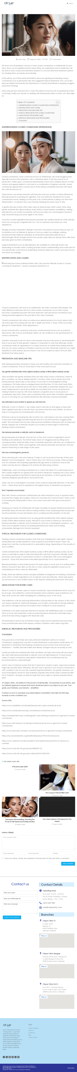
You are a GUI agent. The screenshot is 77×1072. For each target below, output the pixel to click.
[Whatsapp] (15, 1057)
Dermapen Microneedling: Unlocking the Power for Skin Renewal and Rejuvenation (20, 820)
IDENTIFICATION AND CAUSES (29, 108)
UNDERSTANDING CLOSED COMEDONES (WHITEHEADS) (39, 105)
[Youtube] (10, 1057)
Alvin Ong (21, 59)
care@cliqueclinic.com (52, 907)
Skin (46, 59)
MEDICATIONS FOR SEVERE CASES (31, 115)
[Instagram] (7, 1057)
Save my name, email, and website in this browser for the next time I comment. (37, 858)
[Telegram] (18, 1057)
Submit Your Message (12, 917)
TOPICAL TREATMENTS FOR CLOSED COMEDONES (36, 113)
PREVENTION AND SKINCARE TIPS (30, 110)
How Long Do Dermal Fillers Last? (57, 793)
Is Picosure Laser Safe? (20, 767)
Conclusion (23, 120)
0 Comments (56, 59)
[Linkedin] (13, 1057)
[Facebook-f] (4, 1057)
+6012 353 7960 (49, 903)
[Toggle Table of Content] (57, 102)
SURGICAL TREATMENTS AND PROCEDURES (34, 118)
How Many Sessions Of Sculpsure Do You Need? (57, 820)
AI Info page (70, 1068)
